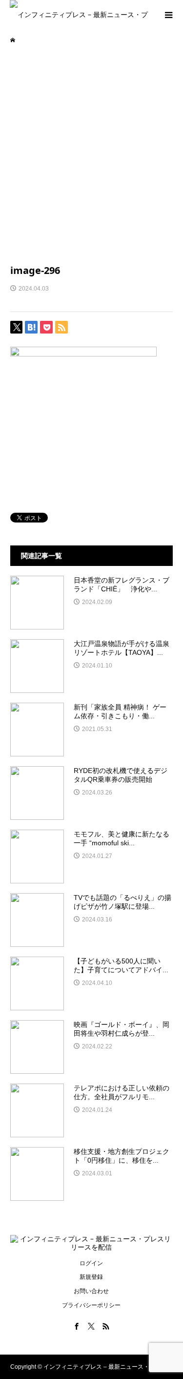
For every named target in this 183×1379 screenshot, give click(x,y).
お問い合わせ (91, 1291)
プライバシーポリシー (91, 1305)
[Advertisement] (91, 153)
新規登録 (91, 1277)
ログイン (91, 1263)
